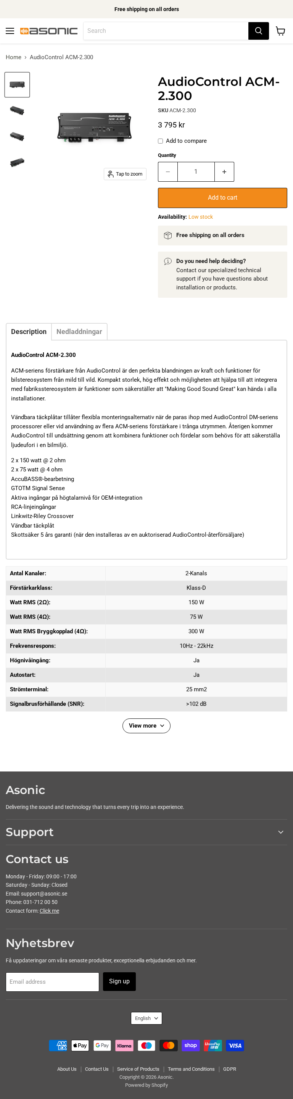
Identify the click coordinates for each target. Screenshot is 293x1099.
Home (13, 57)
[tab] (29, 332)
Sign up (119, 981)
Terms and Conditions (191, 1069)
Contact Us (97, 1069)
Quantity (167, 155)
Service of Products (138, 1069)
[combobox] (166, 31)
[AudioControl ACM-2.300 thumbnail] (17, 85)
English (143, 1018)
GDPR (229, 1069)
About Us (67, 1069)
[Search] (258, 31)
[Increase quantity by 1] (224, 172)
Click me (49, 911)
